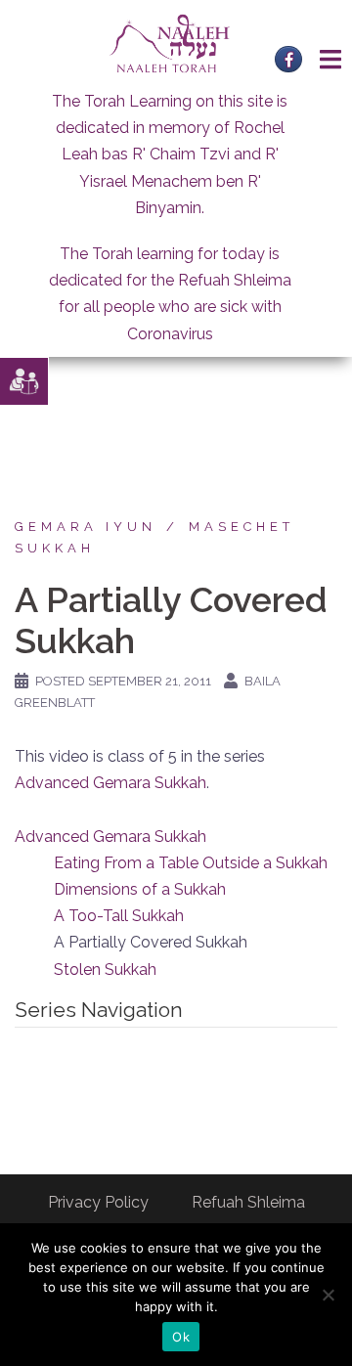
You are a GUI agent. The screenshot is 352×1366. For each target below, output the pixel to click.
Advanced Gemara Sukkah (110, 782)
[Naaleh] (170, 42)
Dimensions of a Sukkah (140, 889)
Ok (181, 1336)
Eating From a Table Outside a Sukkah (191, 863)
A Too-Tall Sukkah (119, 915)
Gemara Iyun (85, 526)
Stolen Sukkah (105, 969)
